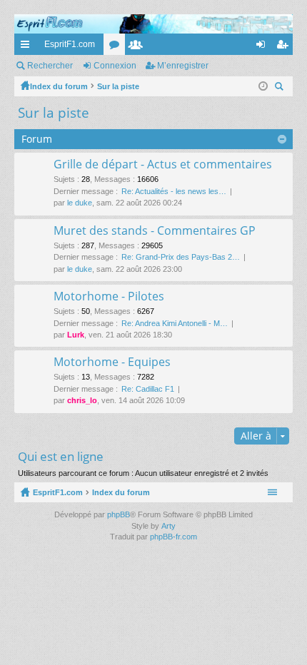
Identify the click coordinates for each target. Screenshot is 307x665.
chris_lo (82, 400)
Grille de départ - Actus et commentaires (163, 165)
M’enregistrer (182, 66)
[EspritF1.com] (153, 24)
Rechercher (50, 66)
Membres (138, 47)
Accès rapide (28, 47)
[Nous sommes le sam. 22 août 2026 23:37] (263, 86)
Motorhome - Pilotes (109, 297)
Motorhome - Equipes (112, 362)
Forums (117, 47)
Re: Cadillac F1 (147, 389)
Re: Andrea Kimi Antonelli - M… (174, 323)
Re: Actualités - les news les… (173, 191)
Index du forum (121, 492)
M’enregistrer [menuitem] (285, 47)
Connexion (115, 66)
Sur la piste (53, 112)
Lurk (75, 334)
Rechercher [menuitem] (280, 88)
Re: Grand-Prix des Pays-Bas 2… (180, 257)
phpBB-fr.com (173, 536)
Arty (168, 526)
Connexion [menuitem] (263, 47)
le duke (79, 202)
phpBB (118, 514)
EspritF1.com (69, 44)
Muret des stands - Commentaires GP (155, 231)
